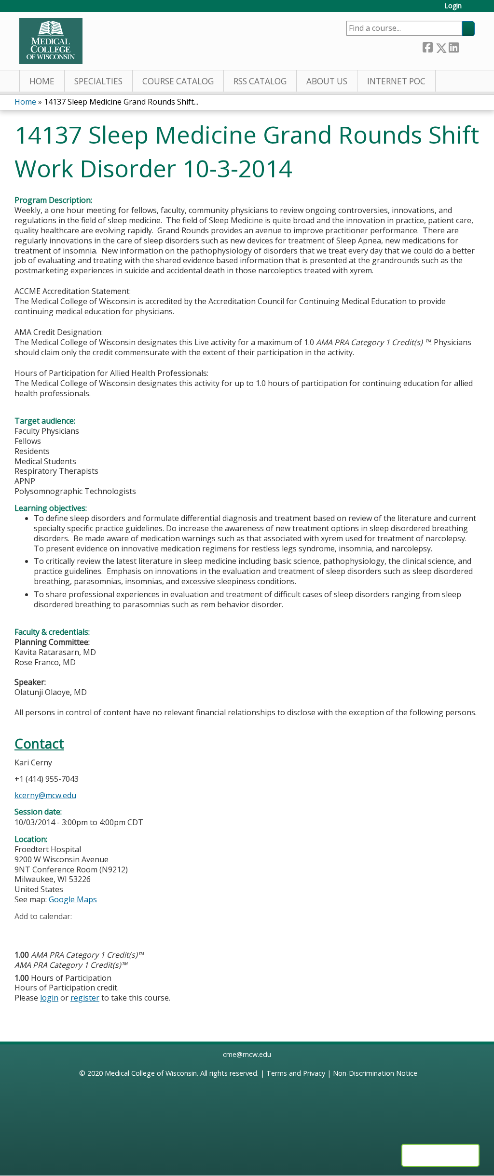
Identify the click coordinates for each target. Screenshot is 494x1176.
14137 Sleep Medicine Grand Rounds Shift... (121, 101)
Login (453, 6)
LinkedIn (453, 46)
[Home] (50, 41)
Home (42, 81)
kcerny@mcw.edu (45, 795)
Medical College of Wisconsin (151, 1073)
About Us (326, 81)
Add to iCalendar (68, 930)
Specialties (98, 81)
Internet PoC (396, 81)
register (84, 997)
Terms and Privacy (295, 1073)
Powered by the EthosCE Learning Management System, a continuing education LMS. (440, 1155)
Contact (39, 743)
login (49, 997)
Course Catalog (178, 81)
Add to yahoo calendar (46, 931)
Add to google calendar (24, 931)
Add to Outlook (91, 931)
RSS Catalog (260, 81)
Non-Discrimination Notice (375, 1073)
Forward (466, 46)
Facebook (427, 46)
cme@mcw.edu (247, 1054)
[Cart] (472, 9)
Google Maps (73, 899)
